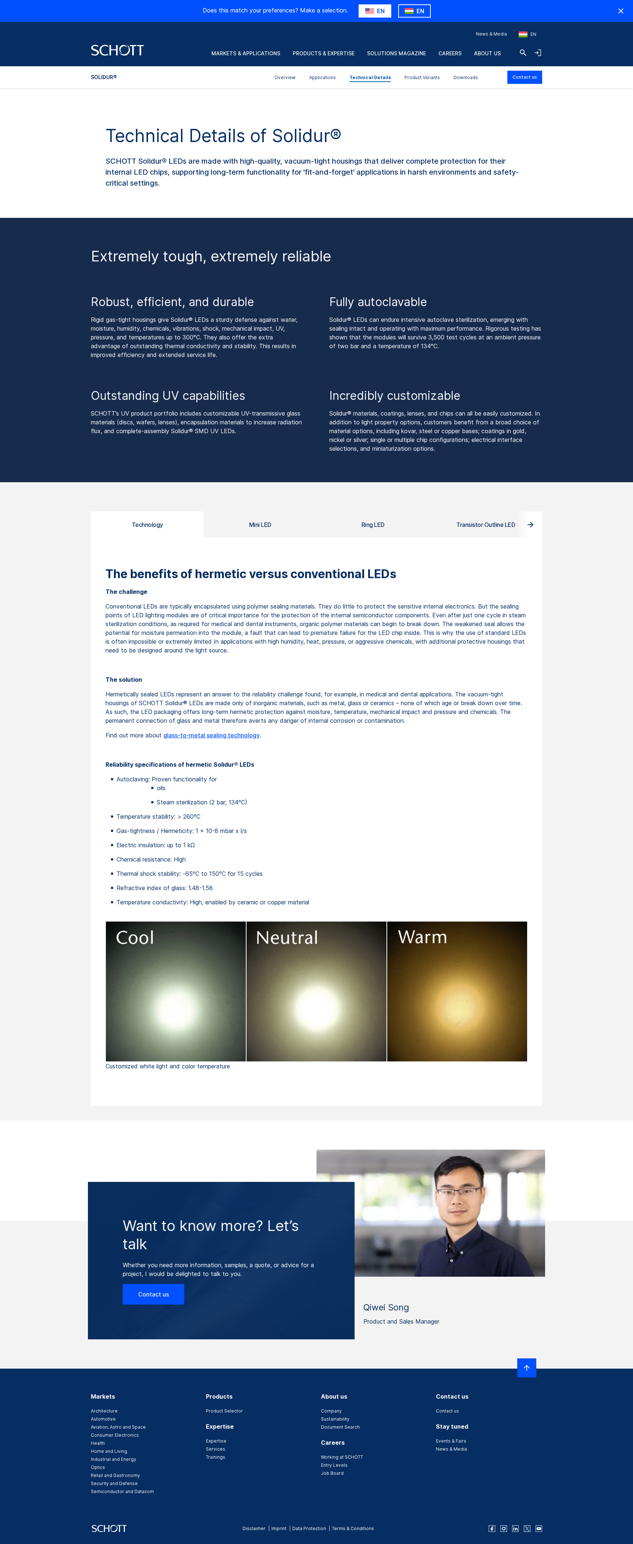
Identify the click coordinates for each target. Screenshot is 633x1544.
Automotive (103, 1419)
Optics (98, 1467)
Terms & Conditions (353, 1528)
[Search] (523, 52)
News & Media (491, 34)
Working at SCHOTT (342, 1457)
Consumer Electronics (115, 1435)
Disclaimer (254, 1528)
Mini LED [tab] (260, 524)
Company (331, 1411)
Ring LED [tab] (373, 524)
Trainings (215, 1457)
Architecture (104, 1411)
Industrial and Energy (113, 1459)
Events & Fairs (451, 1441)
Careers (450, 53)
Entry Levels (334, 1465)
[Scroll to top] (526, 1367)
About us (487, 53)
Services (215, 1449)
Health (98, 1443)
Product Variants (422, 77)
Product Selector (224, 1411)
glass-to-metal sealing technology (211, 735)
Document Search (340, 1427)
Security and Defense (114, 1483)
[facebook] (492, 1528)
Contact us (524, 77)
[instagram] (503, 1528)
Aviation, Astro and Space (118, 1427)
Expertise (216, 1441)
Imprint (278, 1528)
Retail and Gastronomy (115, 1475)
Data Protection (309, 1528)
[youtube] (539, 1528)
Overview (285, 77)
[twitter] (527, 1528)
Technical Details (370, 77)
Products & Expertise (324, 53)
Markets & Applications (245, 53)
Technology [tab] (147, 524)
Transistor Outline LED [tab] (485, 524)
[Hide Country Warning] (621, 11)
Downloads (466, 77)
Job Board (332, 1473)
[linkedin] (515, 1528)
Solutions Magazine (396, 53)
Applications (322, 77)
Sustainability (335, 1419)
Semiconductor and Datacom (122, 1491)
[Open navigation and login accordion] (537, 52)
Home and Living (109, 1451)
